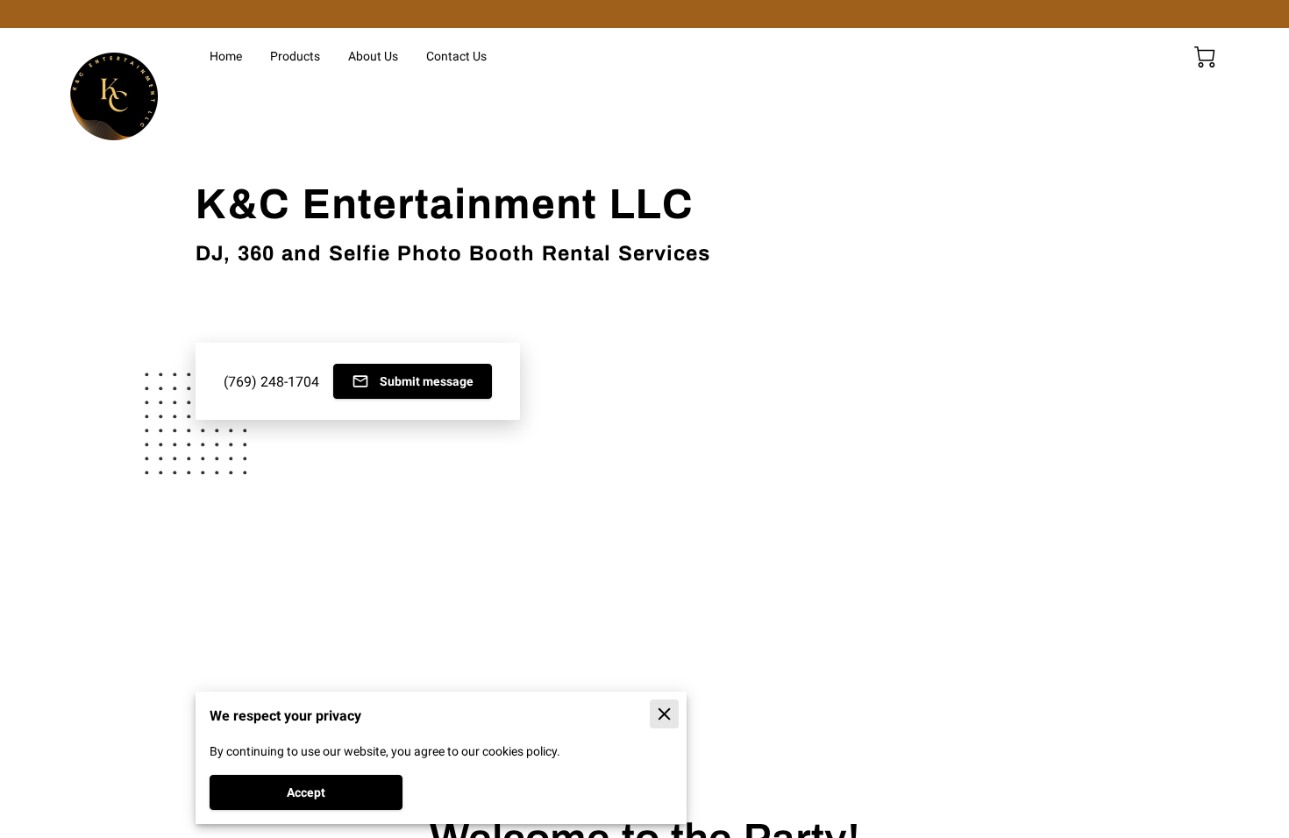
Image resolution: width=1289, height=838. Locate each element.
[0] (1204, 56)
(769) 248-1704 (271, 381)
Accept (306, 792)
